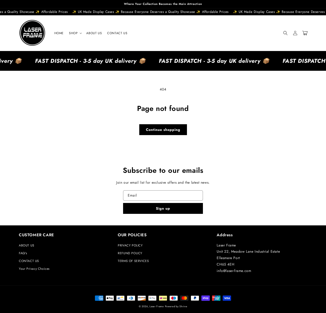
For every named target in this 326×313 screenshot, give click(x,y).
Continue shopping (163, 129)
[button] (75, 33)
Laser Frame (156, 306)
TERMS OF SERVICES (133, 261)
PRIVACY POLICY (130, 245)
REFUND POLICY (130, 253)
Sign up (163, 208)
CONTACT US (29, 261)
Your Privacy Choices (34, 268)
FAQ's (23, 253)
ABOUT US (26, 245)
